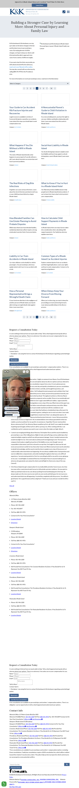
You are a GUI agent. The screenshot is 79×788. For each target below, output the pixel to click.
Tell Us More (13, 349)
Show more (14, 360)
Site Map (12, 787)
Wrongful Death (18, 310)
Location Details (16, 519)
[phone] (64, 11)
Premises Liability (50, 200)
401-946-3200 (29, 717)
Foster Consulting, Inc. (49, 779)
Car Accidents (18, 127)
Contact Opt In (13, 351)
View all (11, 486)
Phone (11, 341)
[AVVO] (21, 772)
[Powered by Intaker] (19, 417)
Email (11, 343)
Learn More (39, 5)
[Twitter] (13, 772)
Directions (14, 523)
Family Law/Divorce (51, 127)
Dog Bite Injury (18, 200)
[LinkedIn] (16, 772)
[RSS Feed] (26, 772)
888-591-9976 (44, 717)
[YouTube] (18, 772)
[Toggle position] (24, 371)
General (16, 165)
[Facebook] (10, 772)
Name (11, 338)
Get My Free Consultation (19, 364)
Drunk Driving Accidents (52, 165)
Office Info (27, 719)
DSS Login (18, 787)
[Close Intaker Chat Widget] (27, 371)
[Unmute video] (5, 371)
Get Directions (36, 719)
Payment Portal (15, 767)
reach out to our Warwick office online (20, 67)
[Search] (67, 764)
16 (51, 88)
